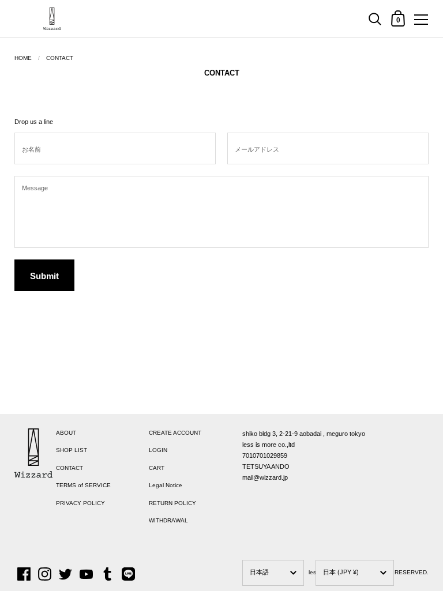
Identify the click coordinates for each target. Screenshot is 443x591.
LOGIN (158, 450)
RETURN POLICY (172, 503)
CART (156, 468)
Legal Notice (165, 485)
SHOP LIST (71, 450)
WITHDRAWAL (168, 520)
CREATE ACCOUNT (175, 433)
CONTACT (59, 58)
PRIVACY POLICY (80, 503)
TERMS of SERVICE (83, 485)
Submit (44, 276)
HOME (23, 58)
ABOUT (66, 433)
